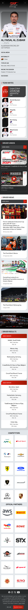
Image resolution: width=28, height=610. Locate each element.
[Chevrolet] (21, 455)
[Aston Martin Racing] (7, 441)
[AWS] (7, 513)
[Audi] (21, 441)
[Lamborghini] (7, 482)
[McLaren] (21, 482)
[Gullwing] (7, 567)
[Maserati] (7, 540)
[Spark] (21, 567)
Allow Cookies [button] (18, 607)
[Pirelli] (21, 513)
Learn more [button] (21, 603)
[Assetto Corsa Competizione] (21, 554)
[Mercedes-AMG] (7, 496)
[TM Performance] (7, 554)
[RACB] (7, 581)
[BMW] (7, 455)
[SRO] (21, 581)
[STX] (21, 540)
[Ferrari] (7, 469)
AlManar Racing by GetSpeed (10, 47)
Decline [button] (9, 607)
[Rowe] (21, 526)
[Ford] (21, 469)
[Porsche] (21, 496)
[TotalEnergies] (7, 526)
